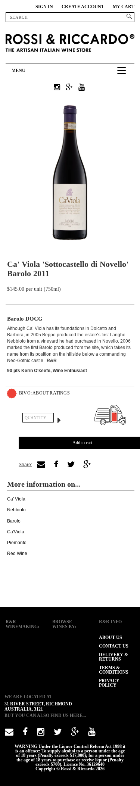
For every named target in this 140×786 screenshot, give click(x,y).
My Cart (123, 6)
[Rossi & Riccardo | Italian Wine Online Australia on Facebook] (25, 733)
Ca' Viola (16, 499)
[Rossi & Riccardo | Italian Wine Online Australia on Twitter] (58, 733)
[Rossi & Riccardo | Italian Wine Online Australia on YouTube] (81, 88)
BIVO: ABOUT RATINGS (44, 393)
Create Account (83, 6)
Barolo (14, 521)
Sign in (44, 6)
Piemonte (17, 542)
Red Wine (17, 553)
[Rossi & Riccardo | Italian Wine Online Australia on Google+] (69, 88)
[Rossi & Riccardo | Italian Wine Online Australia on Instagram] (56, 88)
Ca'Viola (15, 531)
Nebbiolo (16, 509)
